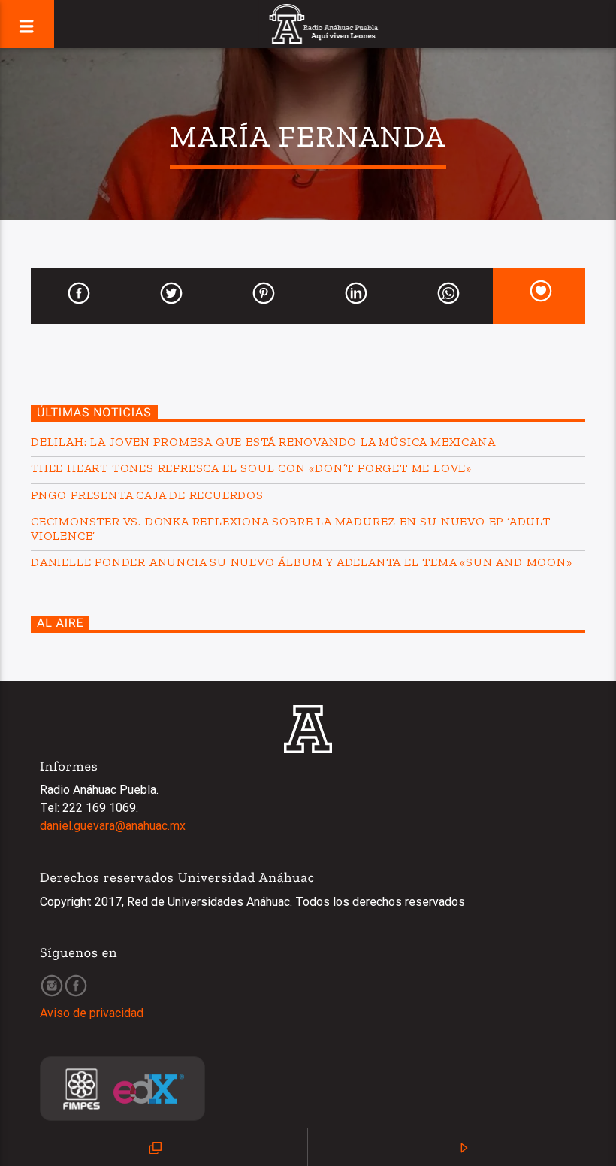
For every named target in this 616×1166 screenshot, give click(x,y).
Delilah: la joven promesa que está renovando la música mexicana (263, 442)
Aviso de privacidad (91, 1013)
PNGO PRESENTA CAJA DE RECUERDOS (147, 495)
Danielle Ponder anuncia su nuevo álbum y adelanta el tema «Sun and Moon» (301, 562)
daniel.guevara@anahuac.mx (113, 826)
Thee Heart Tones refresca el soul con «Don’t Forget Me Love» (251, 468)
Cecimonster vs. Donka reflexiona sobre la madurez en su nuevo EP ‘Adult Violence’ (291, 528)
